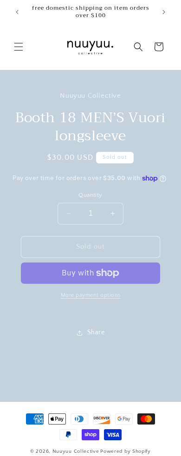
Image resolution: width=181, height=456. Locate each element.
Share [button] (96, 332)
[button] (18, 47)
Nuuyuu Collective (75, 451)
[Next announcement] (164, 12)
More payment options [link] (91, 295)
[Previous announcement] (17, 12)
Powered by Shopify (125, 451)
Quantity (90, 195)
